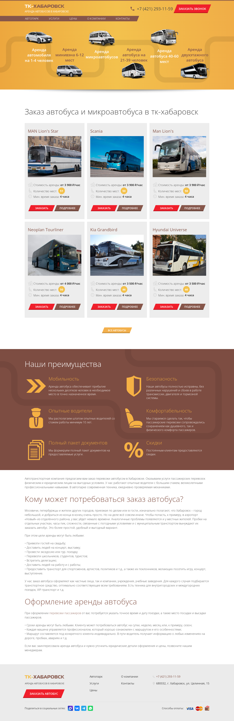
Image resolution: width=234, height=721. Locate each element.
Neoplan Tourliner (46, 229)
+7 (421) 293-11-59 (155, 9)
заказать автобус (44, 694)
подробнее (67, 208)
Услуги (54, 18)
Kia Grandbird (103, 229)
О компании (96, 18)
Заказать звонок (192, 9)
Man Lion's (163, 131)
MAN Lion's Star (43, 131)
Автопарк (32, 18)
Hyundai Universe (170, 229)
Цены (73, 18)
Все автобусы (117, 330)
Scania (96, 131)
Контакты (123, 18)
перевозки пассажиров (65, 613)
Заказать (41, 208)
